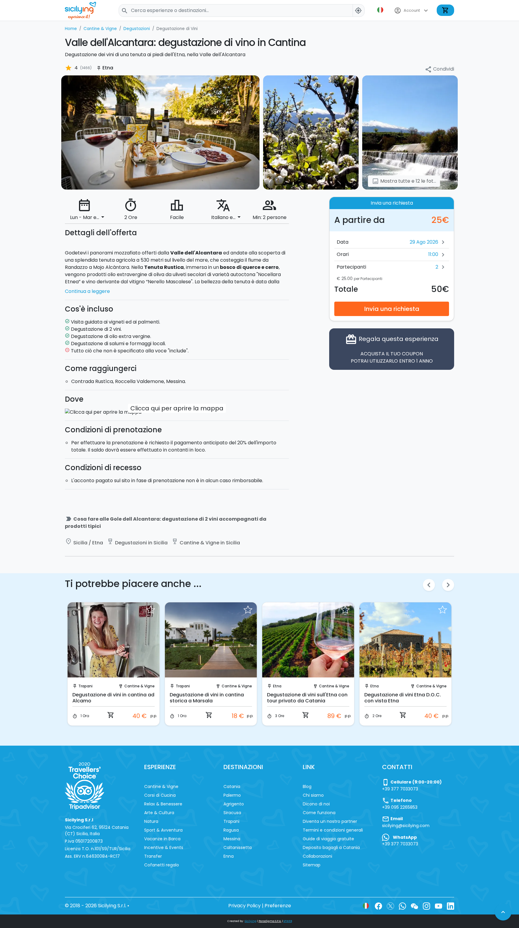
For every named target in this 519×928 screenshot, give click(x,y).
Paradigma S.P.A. (270, 921)
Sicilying (250, 921)
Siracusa (232, 813)
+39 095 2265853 (399, 807)
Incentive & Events (163, 847)
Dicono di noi (316, 804)
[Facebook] (378, 905)
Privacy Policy (244, 905)
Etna (277, 686)
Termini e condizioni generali (333, 830)
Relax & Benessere (163, 804)
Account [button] (411, 10)
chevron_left (429, 585)
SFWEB (288, 921)
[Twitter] (390, 905)
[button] (381, 10)
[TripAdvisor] (84, 785)
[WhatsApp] (402, 905)
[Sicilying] (84, 10)
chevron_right (448, 585)
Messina (231, 839)
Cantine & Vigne (139, 686)
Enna (228, 856)
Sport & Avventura (163, 830)
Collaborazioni (317, 856)
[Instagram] (426, 905)
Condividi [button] (439, 69)
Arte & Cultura (159, 813)
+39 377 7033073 (400, 789)
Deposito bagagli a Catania (331, 847)
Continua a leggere (87, 291)
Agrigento (233, 804)
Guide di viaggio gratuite (328, 839)
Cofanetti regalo (161, 865)
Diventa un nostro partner (330, 821)
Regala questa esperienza (392, 348)
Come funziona (319, 813)
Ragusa (231, 830)
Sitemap (311, 865)
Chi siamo (313, 795)
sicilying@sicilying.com (405, 826)
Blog (307, 786)
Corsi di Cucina (160, 795)
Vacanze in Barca (162, 839)
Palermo (232, 795)
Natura (151, 821)
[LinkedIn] (450, 905)
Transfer (153, 856)
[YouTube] (438, 905)
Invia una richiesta (391, 308)
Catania (231, 786)
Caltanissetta (237, 847)
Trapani (85, 686)
